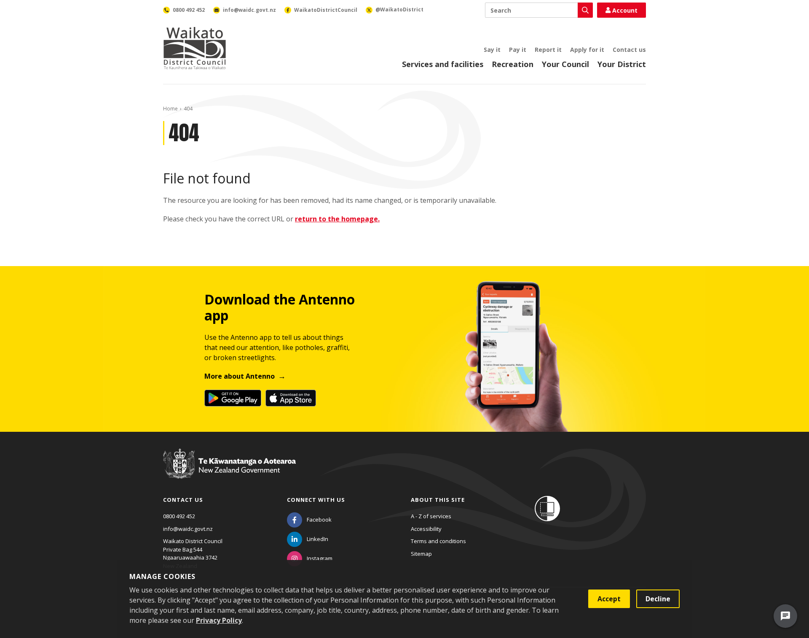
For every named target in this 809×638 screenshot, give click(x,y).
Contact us (629, 50)
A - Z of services (431, 516)
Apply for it (587, 50)
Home (170, 108)
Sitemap (421, 553)
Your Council (565, 64)
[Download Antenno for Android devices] (232, 398)
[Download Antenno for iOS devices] (290, 398)
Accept (609, 598)
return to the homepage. (337, 218)
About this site (438, 499)
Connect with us (316, 499)
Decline (658, 598)
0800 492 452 (179, 516)
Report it (548, 50)
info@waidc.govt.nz (188, 529)
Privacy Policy (219, 620)
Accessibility (426, 529)
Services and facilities (442, 64)
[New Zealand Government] (229, 471)
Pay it (517, 50)
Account (625, 10)
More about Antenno (239, 376)
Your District (621, 64)
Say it (492, 50)
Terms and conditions (438, 541)
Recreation (512, 64)
